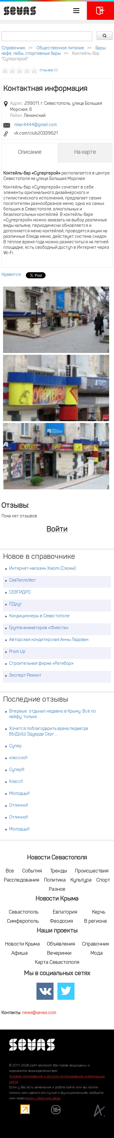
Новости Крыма (22, 944)
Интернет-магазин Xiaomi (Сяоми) (42, 568)
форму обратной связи (43, 1098)
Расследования (21, 880)
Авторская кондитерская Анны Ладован (48, 640)
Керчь (98, 912)
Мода (97, 953)
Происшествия (92, 871)
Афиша (19, 953)
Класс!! (16, 782)
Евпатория (65, 912)
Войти (57, 530)
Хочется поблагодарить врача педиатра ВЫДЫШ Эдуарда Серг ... (48, 732)
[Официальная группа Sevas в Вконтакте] (45, 991)
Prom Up (17, 652)
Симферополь (23, 921)
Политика (55, 880)
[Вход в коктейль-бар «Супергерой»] (56, 456)
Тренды (58, 871)
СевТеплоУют (22, 580)
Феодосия (61, 921)
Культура (81, 880)
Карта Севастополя (57, 962)
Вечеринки (59, 953)
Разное (57, 889)
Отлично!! (18, 805)
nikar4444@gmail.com (35, 125)
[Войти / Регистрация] (100, 11)
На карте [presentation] (85, 152)
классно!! (18, 758)
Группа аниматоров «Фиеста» (38, 628)
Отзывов (46, 70)
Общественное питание (60, 48)
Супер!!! (16, 770)
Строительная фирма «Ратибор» (41, 663)
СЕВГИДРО (20, 592)
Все (10, 871)
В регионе (95, 921)
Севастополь (23, 912)
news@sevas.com (39, 1013)
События (32, 871)
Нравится (11, 275)
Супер (15, 746)
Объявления (61, 944)
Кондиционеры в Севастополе (39, 616)
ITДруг (15, 604)
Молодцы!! (19, 793)
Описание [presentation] (30, 152)
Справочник (13, 48)
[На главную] (18, 11)
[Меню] (42, 11)
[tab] (30, 152)
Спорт (103, 880)
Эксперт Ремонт (25, 675)
